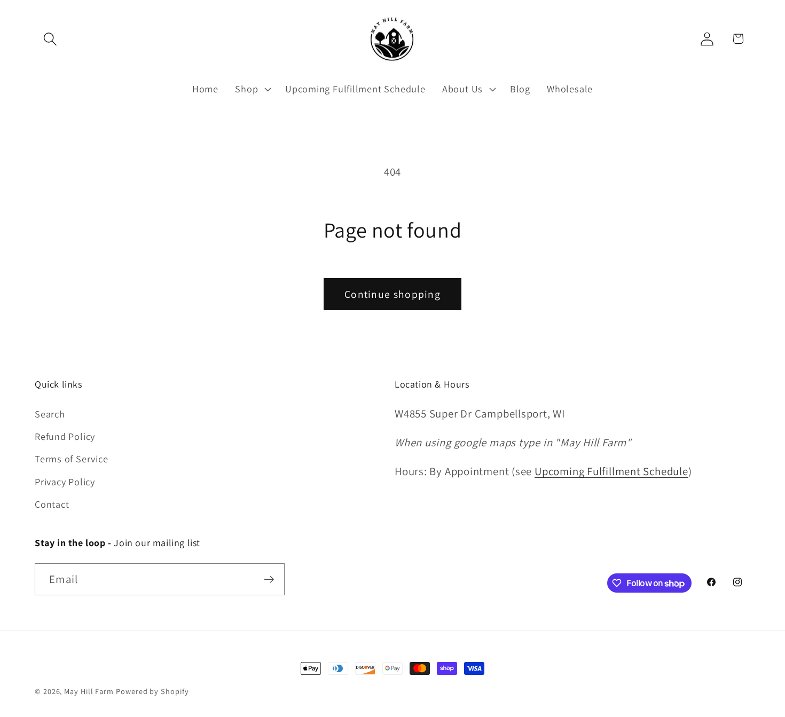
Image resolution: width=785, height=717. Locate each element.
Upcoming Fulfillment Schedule (611, 471)
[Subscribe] (269, 579)
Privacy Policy (65, 481)
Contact (52, 504)
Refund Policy (65, 436)
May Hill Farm (89, 691)
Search (50, 413)
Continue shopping (392, 294)
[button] (50, 38)
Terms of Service (71, 458)
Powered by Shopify (152, 691)
